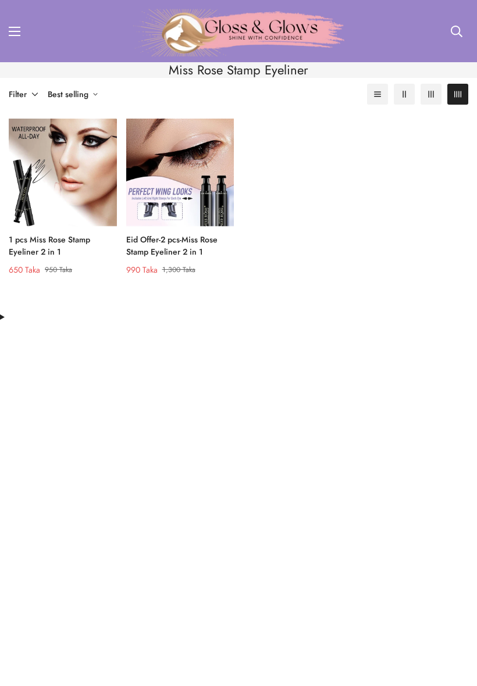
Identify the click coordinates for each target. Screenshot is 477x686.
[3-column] (431, 94)
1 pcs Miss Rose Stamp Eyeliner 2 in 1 (49, 246)
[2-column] (404, 94)
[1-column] (377, 94)
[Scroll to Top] (454, 622)
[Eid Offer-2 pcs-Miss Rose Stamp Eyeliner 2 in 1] (180, 172)
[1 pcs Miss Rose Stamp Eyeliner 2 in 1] (63, 172)
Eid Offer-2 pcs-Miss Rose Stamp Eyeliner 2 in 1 (172, 246)
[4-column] (457, 94)
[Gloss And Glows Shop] (238, 31)
